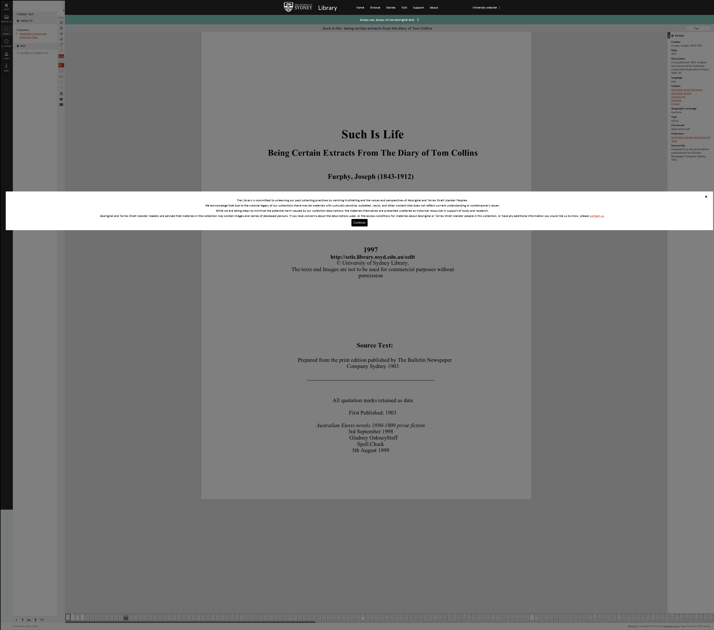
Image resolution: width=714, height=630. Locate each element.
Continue (359, 222)
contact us (597, 216)
